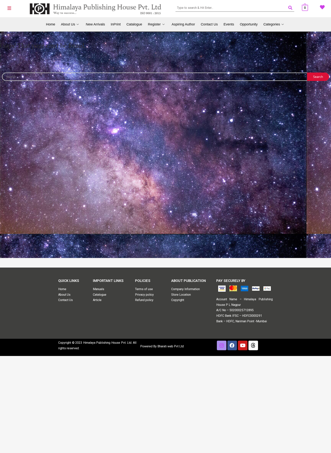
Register (154, 24)
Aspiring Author (183, 24)
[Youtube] (242, 345)
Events (229, 24)
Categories (271, 24)
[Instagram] (221, 345)
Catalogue (134, 24)
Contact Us (209, 24)
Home (50, 24)
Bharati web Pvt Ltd (170, 346)
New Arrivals (95, 24)
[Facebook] (232, 345)
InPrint (116, 24)
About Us (68, 24)
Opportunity (249, 24)
